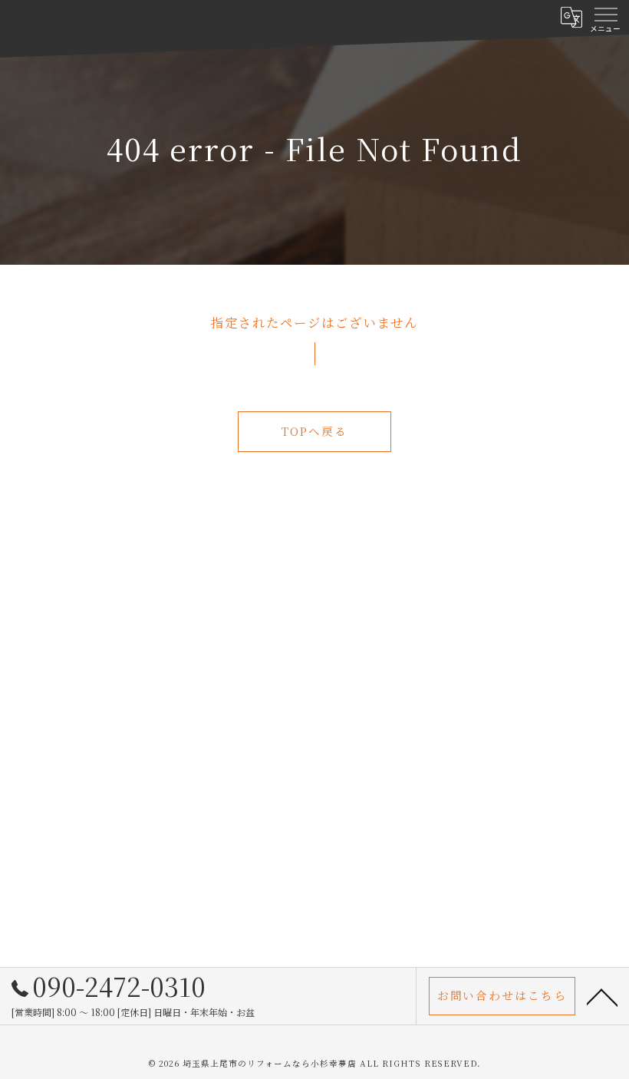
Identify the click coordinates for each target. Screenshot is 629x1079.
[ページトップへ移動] (602, 996)
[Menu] (605, 17)
